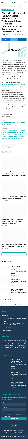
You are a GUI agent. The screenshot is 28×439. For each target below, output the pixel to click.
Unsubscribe (8, 432)
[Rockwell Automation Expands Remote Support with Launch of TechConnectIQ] (14, 235)
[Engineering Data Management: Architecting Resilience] (5, 281)
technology (12, 145)
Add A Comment (14, 254)
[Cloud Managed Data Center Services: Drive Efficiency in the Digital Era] (5, 291)
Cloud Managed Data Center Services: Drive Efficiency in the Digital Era (18, 290)
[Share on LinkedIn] (22, 39)
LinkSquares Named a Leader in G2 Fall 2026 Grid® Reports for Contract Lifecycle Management (13, 221)
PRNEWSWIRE (6, 34)
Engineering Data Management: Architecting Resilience (18, 281)
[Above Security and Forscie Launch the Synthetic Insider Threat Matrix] (14, 188)
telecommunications (7, 147)
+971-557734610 (9, 328)
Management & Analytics (8, 9)
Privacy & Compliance (10, 430)
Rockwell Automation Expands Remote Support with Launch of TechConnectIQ (13, 245)
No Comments (9, 36)
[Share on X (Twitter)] (14, 39)
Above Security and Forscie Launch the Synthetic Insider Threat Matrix (13, 197)
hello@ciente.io (8, 330)
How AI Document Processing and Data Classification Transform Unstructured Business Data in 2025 (18, 270)
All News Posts (18, 432)
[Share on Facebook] (5, 39)
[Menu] (2, 2)
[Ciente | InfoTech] (14, 2)
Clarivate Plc (4, 62)
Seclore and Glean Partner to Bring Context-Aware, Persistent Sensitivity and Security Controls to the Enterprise (13, 173)
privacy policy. (7, 416)
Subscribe (20, 430)
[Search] (26, 2)
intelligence (5, 145)
